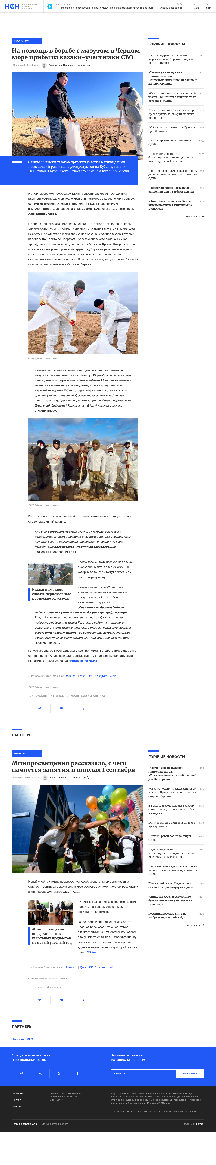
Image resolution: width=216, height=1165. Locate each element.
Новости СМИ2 (22, 1039)
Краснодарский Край (93, 695)
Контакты (17, 1099)
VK (91, 676)
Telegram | (102, 676)
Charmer (199, 1124)
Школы (40, 987)
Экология (41, 695)
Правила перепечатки (24, 1124)
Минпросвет (54, 987)
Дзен (83, 676)
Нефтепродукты (58, 695)
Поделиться (83, 65)
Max (113, 676)
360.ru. (91, 952)
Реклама (17, 1106)
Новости (71, 676)
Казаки (75, 695)
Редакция (17, 1093)
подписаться (190, 1074)
